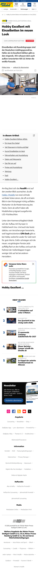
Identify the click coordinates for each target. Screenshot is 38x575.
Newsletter (20, 421)
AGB (13, 451)
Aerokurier (7, 542)
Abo (13, 1)
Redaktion (27, 469)
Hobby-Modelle (8, 195)
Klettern (30, 548)
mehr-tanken (7, 554)
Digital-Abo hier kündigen (14, 469)
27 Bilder (32, 90)
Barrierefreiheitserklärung (14, 463)
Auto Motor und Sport (20, 542)
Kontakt (7, 451)
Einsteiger (5, 9)
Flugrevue (23, 548)
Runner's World (26, 560)
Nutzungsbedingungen (24, 451)
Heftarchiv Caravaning (10, 492)
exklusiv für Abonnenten (21, 67)
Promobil (16, 560)
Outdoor (8, 560)
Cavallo (15, 548)
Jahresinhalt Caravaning (19, 498)
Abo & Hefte (11, 486)
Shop (27, 421)
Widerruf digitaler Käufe (19, 475)
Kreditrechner (29, 434)
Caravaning (10, 421)
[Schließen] (33, 264)
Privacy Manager (23, 457)
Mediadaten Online (12, 509)
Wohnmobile (13, 9)
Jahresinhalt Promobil (26, 492)
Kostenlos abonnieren (14, 400)
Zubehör (34, 9)
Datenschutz (12, 457)
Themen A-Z (19, 434)
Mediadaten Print (26, 509)
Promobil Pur (30, 428)
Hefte (17, 1)
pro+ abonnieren (18, 428)
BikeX (31, 542)
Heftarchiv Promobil (23, 486)
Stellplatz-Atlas (7, 434)
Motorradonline (29, 554)
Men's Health (17, 554)
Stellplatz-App (6, 428)
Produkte (23, 1)
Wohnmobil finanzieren (19, 440)
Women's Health (19, 567)
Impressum (27, 463)
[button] (19, 84)
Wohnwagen (24, 9)
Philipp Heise (6, 67)
